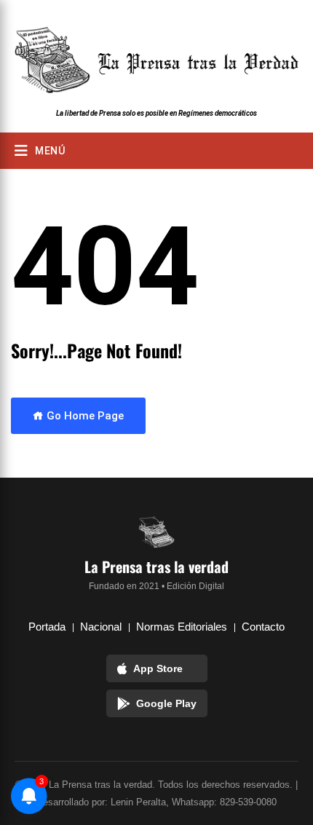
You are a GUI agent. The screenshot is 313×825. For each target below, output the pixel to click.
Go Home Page (84, 415)
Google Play (166, 703)
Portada (47, 626)
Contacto (263, 626)
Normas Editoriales (181, 626)
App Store (158, 668)
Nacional (101, 626)
